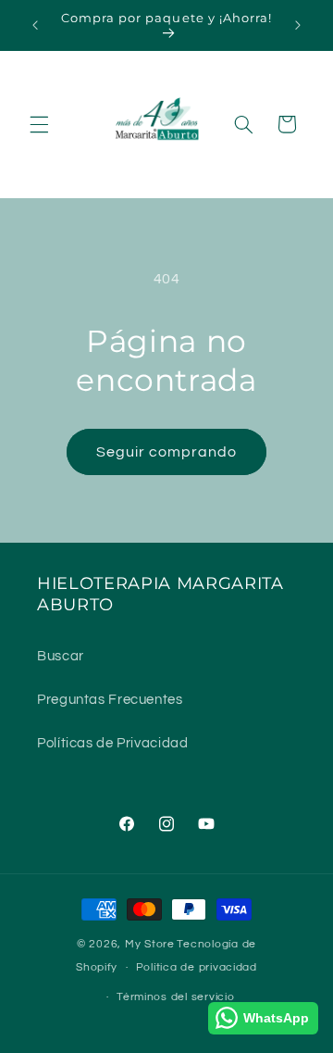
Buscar (60, 656)
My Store (150, 944)
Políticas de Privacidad (113, 743)
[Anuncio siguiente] (298, 25)
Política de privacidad (196, 967)
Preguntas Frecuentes (110, 700)
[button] (39, 124)
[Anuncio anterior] (35, 25)
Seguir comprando (167, 452)
